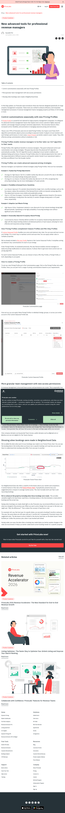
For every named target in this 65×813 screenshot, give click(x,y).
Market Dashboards (5, 718)
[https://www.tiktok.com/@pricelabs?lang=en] (39, 803)
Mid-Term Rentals (37, 724)
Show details (56, 413)
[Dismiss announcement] (63, 2)
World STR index (5, 744)
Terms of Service (35, 798)
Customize (31, 419)
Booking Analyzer (5, 754)
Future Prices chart (28, 488)
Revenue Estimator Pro (6, 724)
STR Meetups (4, 757)
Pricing (34, 771)
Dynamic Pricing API (6, 733)
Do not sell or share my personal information (12, 419)
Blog (2, 13)
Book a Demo (4, 767)
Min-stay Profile (22, 240)
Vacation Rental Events (7, 750)
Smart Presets (31, 135)
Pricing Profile (7, 120)
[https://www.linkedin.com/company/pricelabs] (32, 803)
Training (3, 777)
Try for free (32, 545)
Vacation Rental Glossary (39, 754)
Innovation (36, 750)
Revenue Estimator (6, 747)
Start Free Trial (54, 6)
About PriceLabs (37, 767)
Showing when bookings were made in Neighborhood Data (20, 97)
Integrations (36, 733)
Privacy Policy (27, 798)
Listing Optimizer (5, 727)
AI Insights (4, 730)
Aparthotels (36, 727)
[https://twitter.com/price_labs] (29, 803)
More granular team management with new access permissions (21, 93)
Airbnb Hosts (36, 715)
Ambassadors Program (38, 783)
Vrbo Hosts (35, 718)
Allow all (53, 419)
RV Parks (35, 721)
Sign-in (35, 786)
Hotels (34, 730)
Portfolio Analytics (5, 721)
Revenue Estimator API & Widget (9, 736)
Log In (46, 6)
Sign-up (35, 789)
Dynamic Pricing (5, 715)
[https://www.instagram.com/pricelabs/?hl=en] (36, 803)
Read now (47, 1)
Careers (35, 777)
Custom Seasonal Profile (10, 232)
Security (20, 798)
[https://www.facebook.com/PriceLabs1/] (26, 803)
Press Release (36, 760)
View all (61, 556)
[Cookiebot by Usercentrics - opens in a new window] (55, 391)
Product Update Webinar (39, 757)
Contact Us (36, 774)
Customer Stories (37, 747)
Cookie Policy (44, 798)
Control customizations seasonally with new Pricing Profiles (20, 88)
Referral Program (37, 780)
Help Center (4, 774)
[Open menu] (62, 6)
